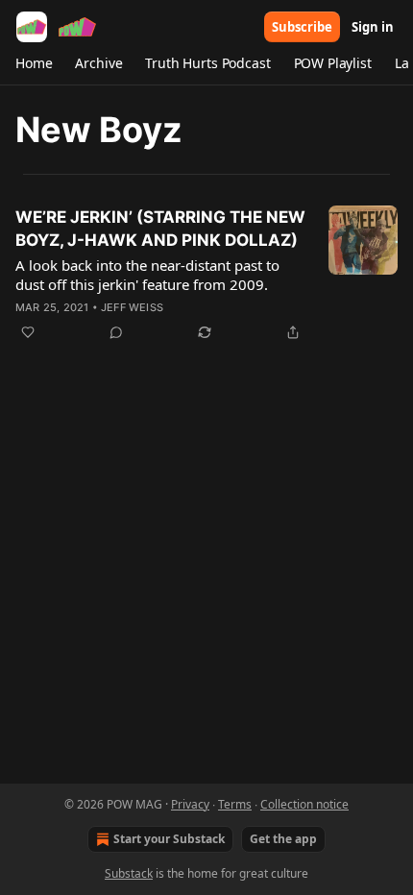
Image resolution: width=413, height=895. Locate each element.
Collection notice (304, 804)
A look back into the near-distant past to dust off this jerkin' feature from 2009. (147, 274)
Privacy (190, 804)
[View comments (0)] (116, 332)
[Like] (27, 332)
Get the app (283, 839)
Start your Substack (169, 839)
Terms (235, 804)
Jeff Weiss (132, 307)
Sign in (373, 27)
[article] (206, 275)
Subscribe (302, 27)
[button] (33, 63)
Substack (129, 873)
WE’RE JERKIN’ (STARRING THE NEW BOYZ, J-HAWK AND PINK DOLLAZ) (160, 228)
